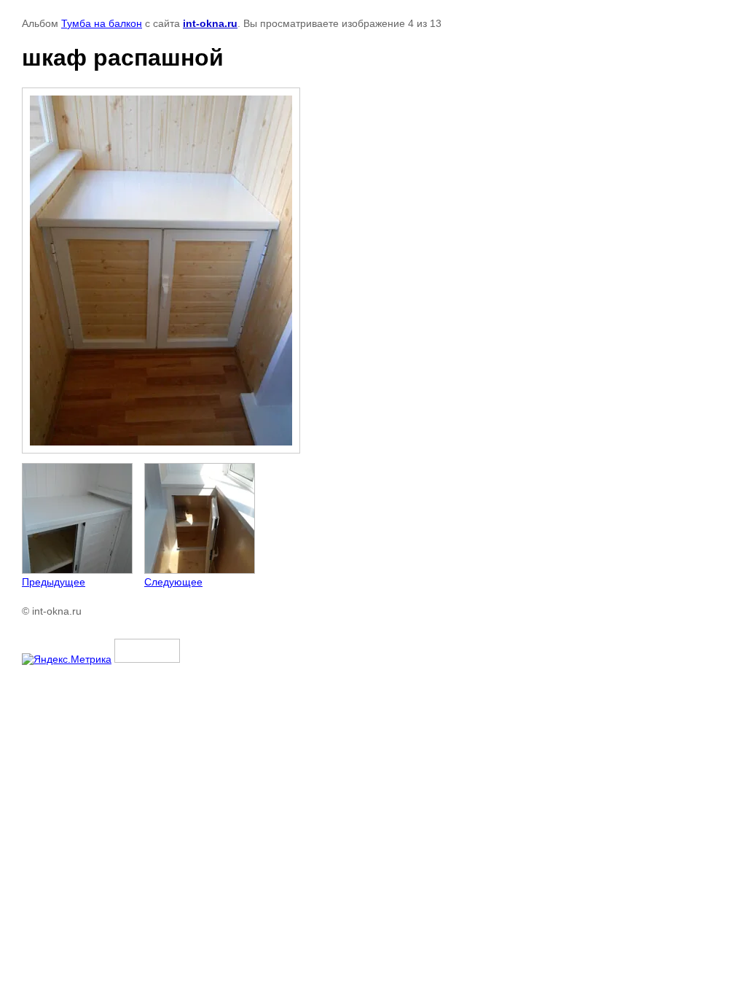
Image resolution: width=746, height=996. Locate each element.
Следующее (173, 582)
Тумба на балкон (101, 23)
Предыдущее (53, 582)
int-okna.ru (210, 23)
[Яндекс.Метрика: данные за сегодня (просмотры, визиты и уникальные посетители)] (66, 659)
